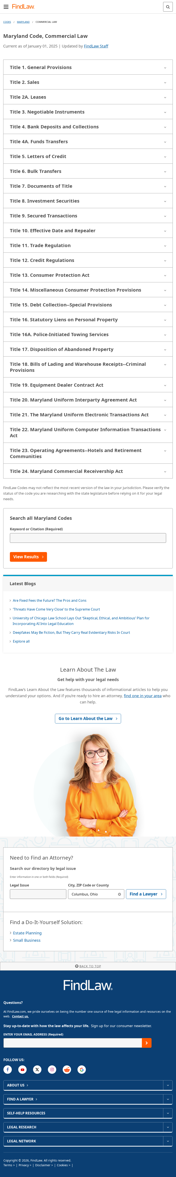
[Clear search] (119, 894)
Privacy (24, 1165)
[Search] (168, 7)
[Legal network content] (167, 1141)
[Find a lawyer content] (167, 1099)
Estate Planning (27, 932)
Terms (7, 1165)
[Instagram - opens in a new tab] (52, 1069)
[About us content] (167, 1085)
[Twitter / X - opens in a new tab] (37, 1069)
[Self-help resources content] (167, 1113)
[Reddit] (67, 1069)
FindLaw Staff (96, 46)
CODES (7, 21)
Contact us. (20, 1016)
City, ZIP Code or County (88, 885)
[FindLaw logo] (24, 7)
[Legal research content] (167, 1127)
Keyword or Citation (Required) (36, 529)
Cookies (62, 1165)
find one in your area (143, 695)
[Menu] (6, 6)
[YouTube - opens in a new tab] (22, 1069)
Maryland (23, 21)
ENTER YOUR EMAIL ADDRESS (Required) (33, 1034)
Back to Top (90, 966)
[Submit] (147, 1043)
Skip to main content (88, 5)
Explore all (21, 641)
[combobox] (38, 894)
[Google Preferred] (81, 1069)
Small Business (27, 940)
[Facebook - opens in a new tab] (7, 1069)
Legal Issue (19, 885)
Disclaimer (42, 1165)
